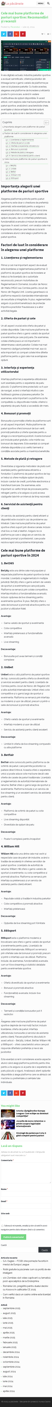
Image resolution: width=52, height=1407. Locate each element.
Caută (4, 1245)
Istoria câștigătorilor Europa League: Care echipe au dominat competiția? (32, 1113)
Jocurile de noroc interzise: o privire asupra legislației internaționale (30, 1123)
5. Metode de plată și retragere (21, 152)
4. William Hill (15, 175)
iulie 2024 (8, 1376)
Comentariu (7, 1160)
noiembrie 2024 (11, 1357)
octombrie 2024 (11, 1362)
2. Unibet (12, 169)
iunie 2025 (8, 1323)
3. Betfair (12, 172)
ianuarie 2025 (9, 1347)
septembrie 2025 (11, 1308)
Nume (4, 1189)
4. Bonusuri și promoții (18, 149)
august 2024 (9, 1371)
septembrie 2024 (11, 1366)
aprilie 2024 (9, 1391)
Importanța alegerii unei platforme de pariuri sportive (24, 128)
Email (4, 1201)
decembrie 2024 (11, 1352)
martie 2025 (9, 1337)
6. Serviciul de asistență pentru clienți (24, 156)
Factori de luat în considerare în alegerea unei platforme (25, 135)
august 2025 (9, 1313)
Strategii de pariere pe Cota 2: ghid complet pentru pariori (31, 1134)
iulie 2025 (7, 1318)
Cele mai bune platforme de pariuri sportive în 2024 (25, 160)
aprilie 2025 (9, 1332)
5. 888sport (14, 178)
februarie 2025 (10, 1342)
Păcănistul (15, 27)
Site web (5, 1213)
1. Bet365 (12, 165)
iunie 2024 (8, 1381)
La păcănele (13, 1402)
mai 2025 (7, 1327)
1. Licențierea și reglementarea (21, 140)
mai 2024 (7, 1386)
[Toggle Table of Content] (45, 122)
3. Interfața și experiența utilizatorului (24, 146)
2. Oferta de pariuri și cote (19, 143)
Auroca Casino (44, 1402)
